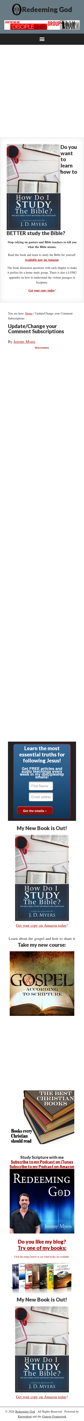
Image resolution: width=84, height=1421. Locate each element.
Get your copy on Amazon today (41, 925)
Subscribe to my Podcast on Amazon (41, 1166)
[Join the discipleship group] (42, 28)
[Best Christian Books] (42, 1142)
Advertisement (42, 348)
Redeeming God (47, 9)
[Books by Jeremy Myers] (42, 1293)
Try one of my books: (42, 1248)
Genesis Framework (54, 1416)
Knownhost (25, 1416)
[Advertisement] (42, 91)
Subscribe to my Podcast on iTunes (42, 1161)
